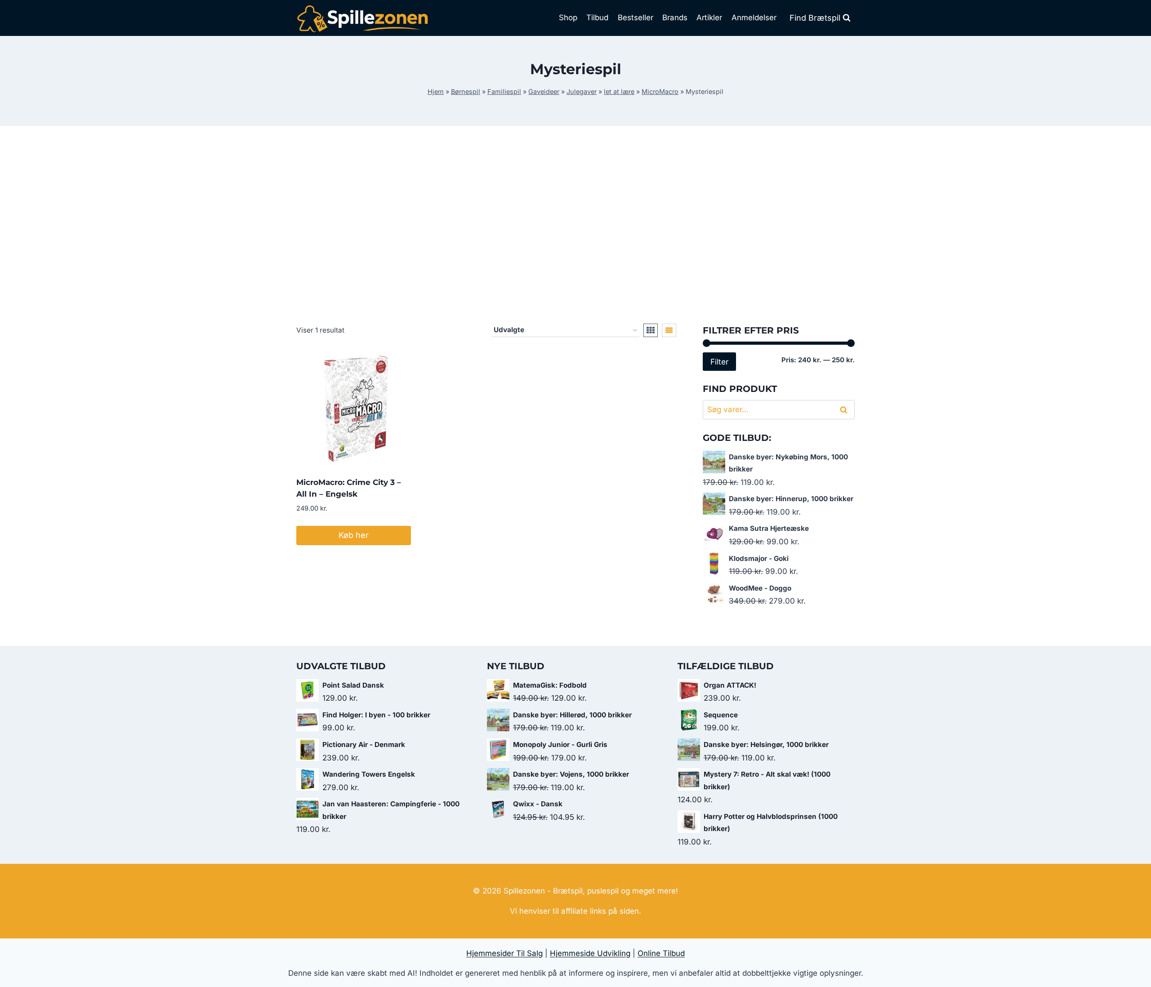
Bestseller (635, 17)
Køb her (354, 535)
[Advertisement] (575, 225)
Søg (845, 409)
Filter (719, 361)
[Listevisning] (669, 330)
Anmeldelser (754, 17)
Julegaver (582, 91)
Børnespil (465, 91)
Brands (674, 17)
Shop (568, 17)
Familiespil (504, 91)
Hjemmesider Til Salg (504, 953)
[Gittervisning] (650, 330)
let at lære (619, 91)
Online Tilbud (661, 953)
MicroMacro (660, 91)
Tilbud (597, 17)
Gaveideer (543, 91)
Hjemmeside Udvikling (590, 953)
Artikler (709, 17)
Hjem (436, 91)
